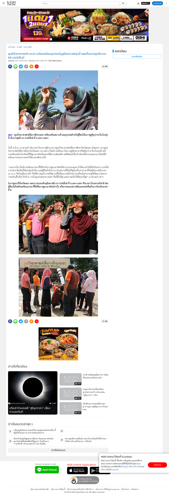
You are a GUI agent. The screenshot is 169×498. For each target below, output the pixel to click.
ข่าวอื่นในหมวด (58, 450)
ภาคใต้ (19, 47)
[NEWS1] (145, 3)
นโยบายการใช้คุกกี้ (58, 489)
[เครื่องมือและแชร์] (166, 3)
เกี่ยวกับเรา (125, 489)
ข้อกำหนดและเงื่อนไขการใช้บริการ (80, 489)
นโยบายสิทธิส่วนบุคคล (109, 469)
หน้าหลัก (11, 47)
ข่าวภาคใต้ (28, 47)
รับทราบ (157, 465)
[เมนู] (4, 3)
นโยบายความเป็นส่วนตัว (39, 489)
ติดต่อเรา (135, 489)
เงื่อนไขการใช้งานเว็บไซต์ (130, 466)
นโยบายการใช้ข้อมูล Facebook (107, 489)
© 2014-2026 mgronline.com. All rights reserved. (84, 492)
